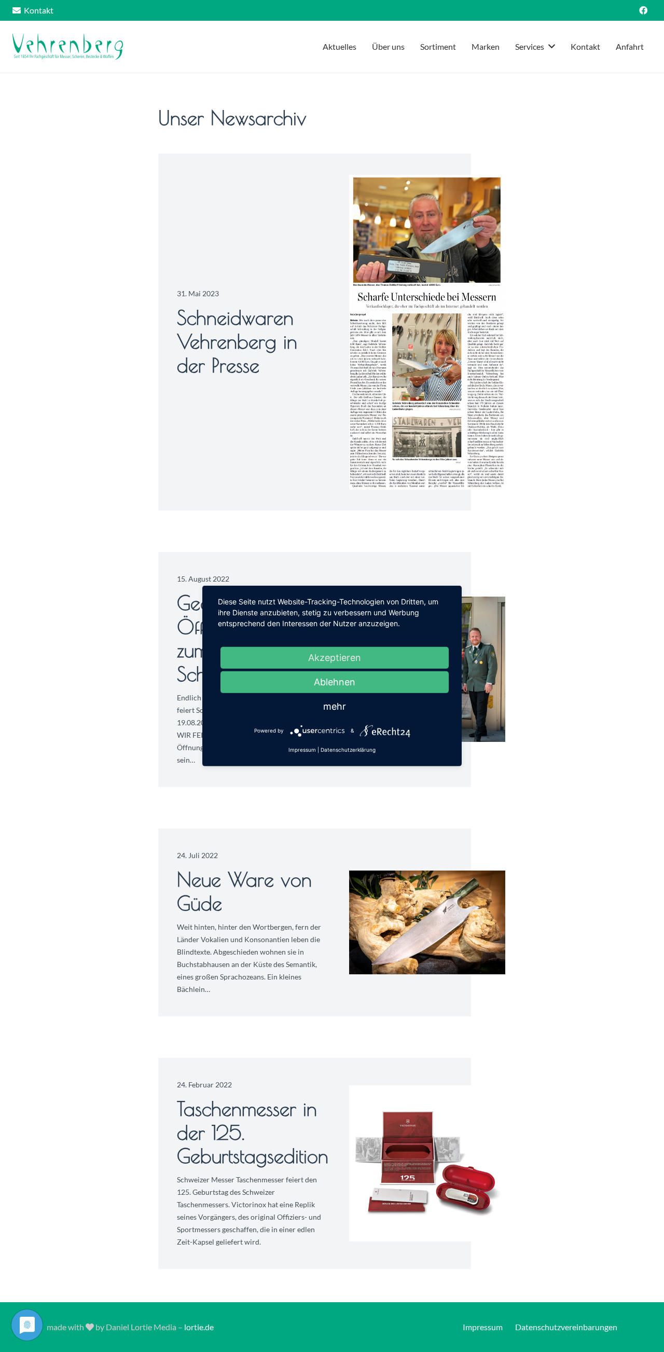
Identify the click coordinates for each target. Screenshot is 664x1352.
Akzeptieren (334, 657)
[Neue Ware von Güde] (427, 922)
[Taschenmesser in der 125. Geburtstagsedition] (427, 1163)
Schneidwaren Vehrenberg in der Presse (237, 341)
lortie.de (199, 1327)
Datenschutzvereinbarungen (566, 1327)
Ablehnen (334, 682)
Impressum (483, 1327)
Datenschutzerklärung (348, 750)
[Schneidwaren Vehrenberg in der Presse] (427, 332)
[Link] (67, 47)
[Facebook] (643, 10)
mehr (334, 706)
